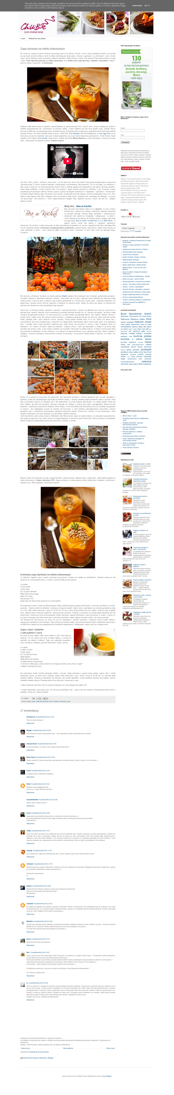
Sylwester (125, 316)
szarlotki (140, 354)
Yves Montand (74, 133)
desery (135, 327)
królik (130, 336)
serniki (141, 352)
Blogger (108, 1076)
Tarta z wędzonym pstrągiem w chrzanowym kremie (133, 439)
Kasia (28, 771)
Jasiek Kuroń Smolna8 (130, 254)
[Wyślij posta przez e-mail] (33, 698)
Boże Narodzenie (131, 313)
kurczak (124, 342)
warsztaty (147, 356)
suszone (133, 354)
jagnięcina (136, 331)
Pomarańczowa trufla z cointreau (134, 436)
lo (27, 983)
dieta (141, 327)
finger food (141, 329)
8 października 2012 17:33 (42, 850)
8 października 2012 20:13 (43, 904)
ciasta (127, 324)
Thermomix (62, 701)
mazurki (140, 342)
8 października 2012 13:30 (41, 730)
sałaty (135, 352)
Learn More (137, 6)
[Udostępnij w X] (42, 698)
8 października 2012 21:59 (43, 921)
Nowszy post (25, 1048)
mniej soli (39, 701)
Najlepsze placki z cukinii (142, 464)
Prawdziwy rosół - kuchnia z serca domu (142, 596)
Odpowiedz (30, 723)
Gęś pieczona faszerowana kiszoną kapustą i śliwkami (135, 428)
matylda (29, 850)
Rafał (28, 784)
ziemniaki (124, 364)
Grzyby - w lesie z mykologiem (133, 287)
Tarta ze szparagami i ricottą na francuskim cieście (133, 444)
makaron (132, 342)
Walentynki (125, 319)
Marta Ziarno (31, 757)
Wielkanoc (134, 319)
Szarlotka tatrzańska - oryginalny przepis (140, 480)
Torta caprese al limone (131, 447)
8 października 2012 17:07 (41, 831)
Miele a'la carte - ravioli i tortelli (133, 279)
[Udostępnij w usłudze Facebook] (44, 698)
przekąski (146, 349)
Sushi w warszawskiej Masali (133, 297)
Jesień (33, 701)
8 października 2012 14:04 (47, 744)
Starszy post (110, 1048)
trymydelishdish (32, 800)
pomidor (136, 350)
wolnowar (148, 359)
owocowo (147, 347)
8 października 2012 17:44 (43, 864)
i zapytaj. (141, 202)
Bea (27, 952)
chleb (123, 324)
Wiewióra (29, 921)
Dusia (28, 939)
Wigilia (142, 319)
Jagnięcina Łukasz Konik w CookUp (135, 249)
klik (57, 230)
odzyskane (125, 347)
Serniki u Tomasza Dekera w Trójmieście (137, 300)
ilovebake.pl (30, 717)
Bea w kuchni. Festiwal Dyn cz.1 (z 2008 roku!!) (94, 221)
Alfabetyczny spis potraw (37, 38)
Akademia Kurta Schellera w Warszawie (136, 292)
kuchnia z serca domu (136, 339)
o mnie (23, 38)
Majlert (64, 296)
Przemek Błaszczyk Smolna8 (133, 252)
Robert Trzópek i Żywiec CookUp (134, 257)
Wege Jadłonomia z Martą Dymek (134, 265)
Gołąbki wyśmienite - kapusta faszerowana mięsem (133, 424)
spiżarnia (124, 354)
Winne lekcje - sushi (130, 416)
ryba (131, 352)
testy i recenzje (53, 701)
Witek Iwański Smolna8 (131, 260)
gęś (130, 331)
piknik (129, 350)
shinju (28, 831)
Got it (147, 6)
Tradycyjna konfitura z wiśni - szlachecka (140, 548)
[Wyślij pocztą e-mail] (37, 698)
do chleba (124, 329)
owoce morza (137, 347)
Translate (138, 231)
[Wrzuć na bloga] (40, 698)
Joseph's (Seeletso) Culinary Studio (135, 262)
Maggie (29, 730)
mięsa (148, 342)
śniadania (147, 364)
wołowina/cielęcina (127, 362)
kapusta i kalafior (128, 333)
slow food (45, 701)
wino (140, 359)
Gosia (28, 813)
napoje (148, 344)
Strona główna (68, 1048)
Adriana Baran (31, 744)
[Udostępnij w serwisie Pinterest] (47, 698)
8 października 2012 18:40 (41, 886)
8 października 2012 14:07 (40, 771)
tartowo (123, 356)
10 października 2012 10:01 (40, 952)
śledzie (135, 364)
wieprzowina (132, 359)
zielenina (146, 361)
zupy (68, 701)
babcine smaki (143, 322)
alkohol (123, 322)
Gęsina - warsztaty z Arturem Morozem (136, 284)
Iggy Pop (106, 133)
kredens (124, 336)
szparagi (148, 354)
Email (123, 128)
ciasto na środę (145, 324)
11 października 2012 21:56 (38, 983)
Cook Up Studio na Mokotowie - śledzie (136, 276)
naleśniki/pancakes (138, 344)
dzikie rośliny (133, 329)
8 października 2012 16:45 (40, 813)
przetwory (125, 352)
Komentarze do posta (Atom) (39, 1052)
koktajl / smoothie (143, 333)
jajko (143, 331)
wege (123, 359)
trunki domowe (136, 356)
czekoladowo (126, 327)
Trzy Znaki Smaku (145, 316)
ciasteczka (135, 324)
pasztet (123, 350)
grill (147, 329)
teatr (128, 356)
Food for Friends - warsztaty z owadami (136, 289)
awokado (130, 322)
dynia (28, 701)
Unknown (29, 864)
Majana (29, 886)
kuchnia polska (142, 336)
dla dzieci (147, 327)
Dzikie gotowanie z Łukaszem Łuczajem (136, 281)
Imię (122, 135)
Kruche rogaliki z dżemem (142, 580)
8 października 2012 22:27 (40, 939)
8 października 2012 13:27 (45, 717)
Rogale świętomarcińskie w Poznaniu (136, 294)
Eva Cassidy (42, 138)
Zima (148, 319)
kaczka (149, 331)
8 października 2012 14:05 (45, 757)
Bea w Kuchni (83, 206)
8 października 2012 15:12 (40, 784)
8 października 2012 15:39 (48, 800)
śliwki (140, 364)
